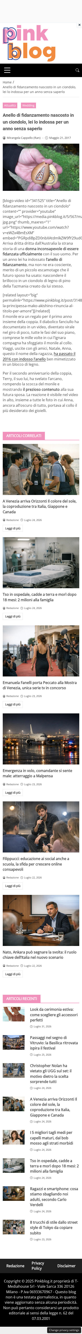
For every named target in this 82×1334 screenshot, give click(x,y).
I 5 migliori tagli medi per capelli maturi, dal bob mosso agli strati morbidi (51, 1138)
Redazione (15, 1265)
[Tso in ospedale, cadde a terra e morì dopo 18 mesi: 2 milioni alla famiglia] (41, 562)
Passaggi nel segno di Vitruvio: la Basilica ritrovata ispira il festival (54, 1043)
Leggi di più (12, 528)
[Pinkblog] (29, 42)
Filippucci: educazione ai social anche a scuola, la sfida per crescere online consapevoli (36, 864)
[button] (77, 70)
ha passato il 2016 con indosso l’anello (39, 356)
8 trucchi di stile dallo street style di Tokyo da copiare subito (54, 1228)
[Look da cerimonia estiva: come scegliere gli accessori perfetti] (14, 1014)
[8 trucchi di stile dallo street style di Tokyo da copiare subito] (14, 1227)
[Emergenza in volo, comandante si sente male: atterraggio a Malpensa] (41, 738)
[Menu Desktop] (7, 70)
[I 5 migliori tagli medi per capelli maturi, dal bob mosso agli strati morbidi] (14, 1137)
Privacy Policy (38, 1266)
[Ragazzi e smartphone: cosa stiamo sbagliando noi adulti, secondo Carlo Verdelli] (14, 1193)
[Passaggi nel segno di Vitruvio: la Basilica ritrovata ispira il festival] (14, 1042)
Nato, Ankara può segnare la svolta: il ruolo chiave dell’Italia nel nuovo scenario (40, 955)
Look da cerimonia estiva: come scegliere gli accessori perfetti (54, 1015)
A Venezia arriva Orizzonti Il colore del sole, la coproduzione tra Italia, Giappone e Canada (40, 506)
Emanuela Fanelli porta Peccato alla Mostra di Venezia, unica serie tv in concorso (40, 685)
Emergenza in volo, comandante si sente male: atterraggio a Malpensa (37, 773)
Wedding (28, 105)
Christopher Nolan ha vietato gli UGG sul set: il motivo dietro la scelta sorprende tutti (51, 1073)
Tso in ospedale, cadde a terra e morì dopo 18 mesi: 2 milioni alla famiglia (40, 597)
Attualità (10, 105)
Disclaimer (66, 1265)
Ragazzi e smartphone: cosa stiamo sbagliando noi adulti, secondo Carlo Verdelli (54, 1196)
